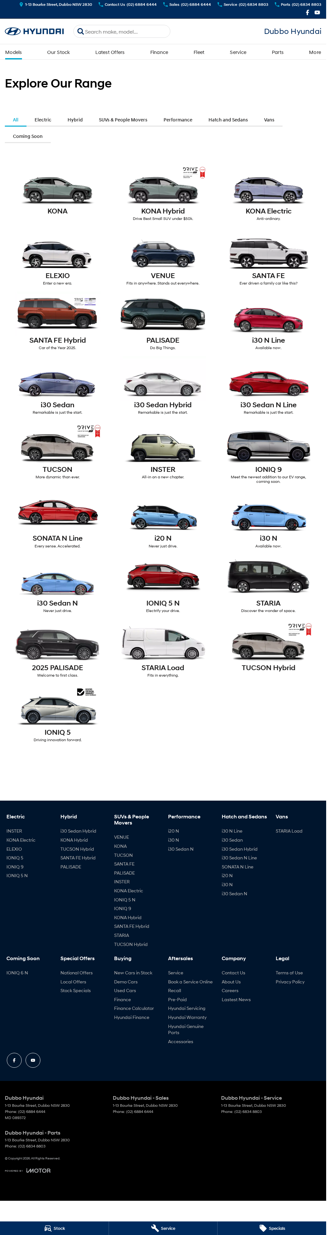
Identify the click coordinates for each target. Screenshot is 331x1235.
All (15, 119)
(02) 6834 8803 (248, 1111)
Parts (277, 52)
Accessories (180, 1041)
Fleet (199, 52)
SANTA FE (124, 864)
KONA (120, 846)
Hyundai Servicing (186, 1008)
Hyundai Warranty (187, 1017)
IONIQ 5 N (17, 875)
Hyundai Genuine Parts (186, 1029)
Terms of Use (289, 972)
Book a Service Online (190, 981)
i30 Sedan (232, 840)
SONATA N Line (237, 866)
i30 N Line (232, 831)
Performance (178, 119)
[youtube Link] (317, 12)
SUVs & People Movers (123, 119)
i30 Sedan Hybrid (78, 831)
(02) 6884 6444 (31, 1111)
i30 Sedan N (181, 849)
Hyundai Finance (131, 1017)
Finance (159, 52)
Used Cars (125, 990)
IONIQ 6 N (17, 972)
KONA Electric (21, 840)
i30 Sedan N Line (239, 857)
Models (13, 52)
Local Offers (73, 981)
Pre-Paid (177, 999)
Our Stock (58, 52)
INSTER (14, 831)
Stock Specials (75, 990)
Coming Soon (28, 136)
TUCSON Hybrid (77, 849)
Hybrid (75, 119)
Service (238, 52)
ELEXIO (14, 849)
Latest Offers (109, 52)
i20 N (173, 831)
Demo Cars (126, 981)
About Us (231, 981)
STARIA (121, 935)
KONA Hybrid (74, 840)
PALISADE (70, 866)
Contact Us (233, 972)
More (315, 52)
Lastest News (236, 999)
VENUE (121, 837)
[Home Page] (34, 31)
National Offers (76, 972)
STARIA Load (289, 831)
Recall (174, 990)
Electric (43, 119)
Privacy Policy (290, 981)
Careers (230, 990)
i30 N (173, 840)
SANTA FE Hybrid (78, 857)
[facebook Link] (308, 12)
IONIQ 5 (14, 857)
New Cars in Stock (133, 972)
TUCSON (123, 855)
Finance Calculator (134, 1008)
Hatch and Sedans (228, 119)
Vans (269, 119)
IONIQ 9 (15, 866)
